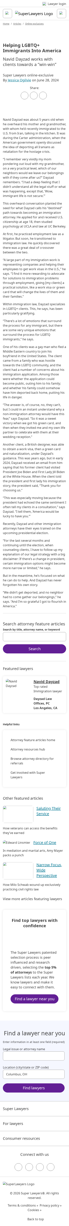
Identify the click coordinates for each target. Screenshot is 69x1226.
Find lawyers (34, 1087)
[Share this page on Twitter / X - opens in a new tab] (34, 95)
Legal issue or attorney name (24, 1049)
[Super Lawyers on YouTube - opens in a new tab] (40, 1167)
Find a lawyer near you (34, 998)
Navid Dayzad (47, 681)
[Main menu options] (7, 13)
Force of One (44, 842)
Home (6, 23)
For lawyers (13, 1123)
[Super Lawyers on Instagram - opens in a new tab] (29, 1167)
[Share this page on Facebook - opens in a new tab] (24, 95)
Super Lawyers (16, 1108)
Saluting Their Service (48, 811)
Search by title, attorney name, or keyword (31, 629)
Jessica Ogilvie (19, 80)
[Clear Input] (61, 636)
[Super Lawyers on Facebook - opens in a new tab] (18, 1167)
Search (35, 648)
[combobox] (34, 636)
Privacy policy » (51, 1205)
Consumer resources (21, 1138)
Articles (17, 23)
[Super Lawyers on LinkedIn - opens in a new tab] (50, 1167)
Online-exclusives (34, 23)
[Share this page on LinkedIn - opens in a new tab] (43, 95)
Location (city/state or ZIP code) (26, 1067)
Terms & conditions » (23, 1205)
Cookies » (34, 1210)
